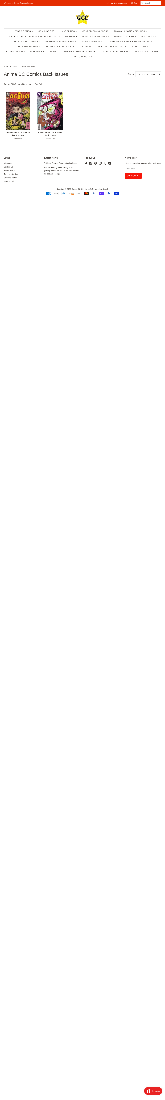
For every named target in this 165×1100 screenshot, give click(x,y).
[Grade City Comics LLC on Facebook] (90, 164)
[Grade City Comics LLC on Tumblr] (105, 164)
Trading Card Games (25, 41)
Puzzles (87, 46)
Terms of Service (11, 174)
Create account (120, 3)
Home (6, 66)
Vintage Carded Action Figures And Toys (34, 36)
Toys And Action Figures (130, 31)
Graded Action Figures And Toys (86, 36)
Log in (107, 3)
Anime (53, 51)
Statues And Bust (93, 41)
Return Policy (83, 57)
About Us (7, 163)
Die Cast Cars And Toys (111, 46)
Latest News (51, 158)
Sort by (131, 74)
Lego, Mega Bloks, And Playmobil (130, 41)
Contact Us (8, 167)
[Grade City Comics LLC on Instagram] (100, 164)
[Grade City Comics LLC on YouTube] (109, 164)
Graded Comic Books (95, 31)
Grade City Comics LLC (81, 189)
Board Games (139, 46)
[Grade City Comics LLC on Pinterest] (95, 164)
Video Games (23, 31)
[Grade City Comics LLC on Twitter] (85, 164)
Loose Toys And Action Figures (134, 36)
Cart (135, 3)
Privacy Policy (9, 181)
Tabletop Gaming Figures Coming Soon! (60, 163)
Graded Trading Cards (60, 41)
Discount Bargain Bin (115, 51)
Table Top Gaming (27, 46)
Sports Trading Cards (60, 46)
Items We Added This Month (79, 51)
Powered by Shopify (100, 189)
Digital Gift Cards (146, 51)
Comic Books (46, 31)
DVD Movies (37, 51)
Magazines (69, 31)
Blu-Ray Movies (15, 51)
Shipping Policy (10, 178)
